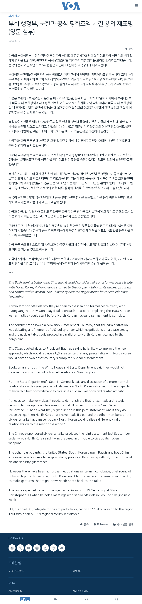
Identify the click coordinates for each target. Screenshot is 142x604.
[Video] (55, 599)
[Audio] (86, 599)
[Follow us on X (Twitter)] (20, 548)
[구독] (61, 548)
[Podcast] (53, 548)
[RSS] (45, 548)
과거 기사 (14, 16)
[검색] (116, 599)
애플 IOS (77, 571)
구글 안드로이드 (17, 571)
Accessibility (15, 591)
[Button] (129, 49)
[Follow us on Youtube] (28, 548)
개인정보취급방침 (81, 591)
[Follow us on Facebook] (12, 548)
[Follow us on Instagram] (36, 548)
